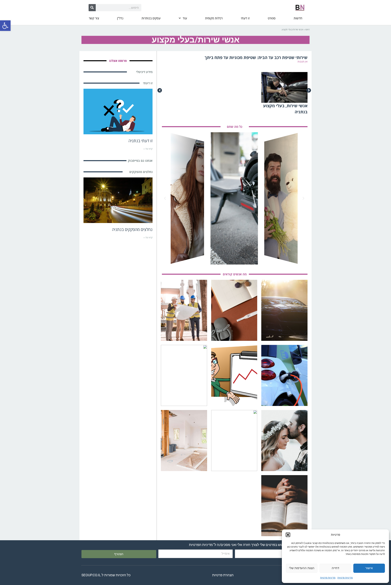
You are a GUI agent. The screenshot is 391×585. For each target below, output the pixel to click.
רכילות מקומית (214, 18)
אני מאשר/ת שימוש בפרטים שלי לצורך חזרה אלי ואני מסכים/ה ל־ (247, 545)
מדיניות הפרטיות (201, 545)
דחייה (335, 568)
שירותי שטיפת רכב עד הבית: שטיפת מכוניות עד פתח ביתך (256, 57)
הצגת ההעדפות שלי (301, 568)
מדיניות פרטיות (345, 577)
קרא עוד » (148, 148)
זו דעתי (245, 18)
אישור (369, 568)
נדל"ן (120, 18)
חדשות (298, 18)
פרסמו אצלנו (118, 61)
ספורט (272, 18)
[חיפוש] (92, 7)
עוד (185, 18)
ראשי (307, 29)
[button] (5, 25)
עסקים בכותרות (151, 18)
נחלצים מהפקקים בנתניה (132, 229)
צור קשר (94, 18)
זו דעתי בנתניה (141, 140)
